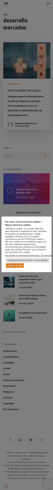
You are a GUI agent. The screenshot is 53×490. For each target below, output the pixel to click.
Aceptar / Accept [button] (15, 265)
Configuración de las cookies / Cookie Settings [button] (28, 260)
